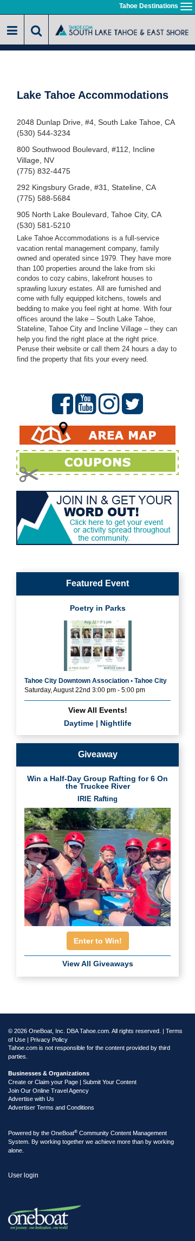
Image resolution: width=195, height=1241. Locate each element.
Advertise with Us (31, 1099)
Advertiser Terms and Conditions (51, 1107)
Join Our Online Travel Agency (48, 1090)
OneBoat (64, 1133)
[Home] (121, 29)
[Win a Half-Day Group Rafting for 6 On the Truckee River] (97, 864)
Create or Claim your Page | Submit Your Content (72, 1082)
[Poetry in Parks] (98, 645)
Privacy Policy (49, 1039)
